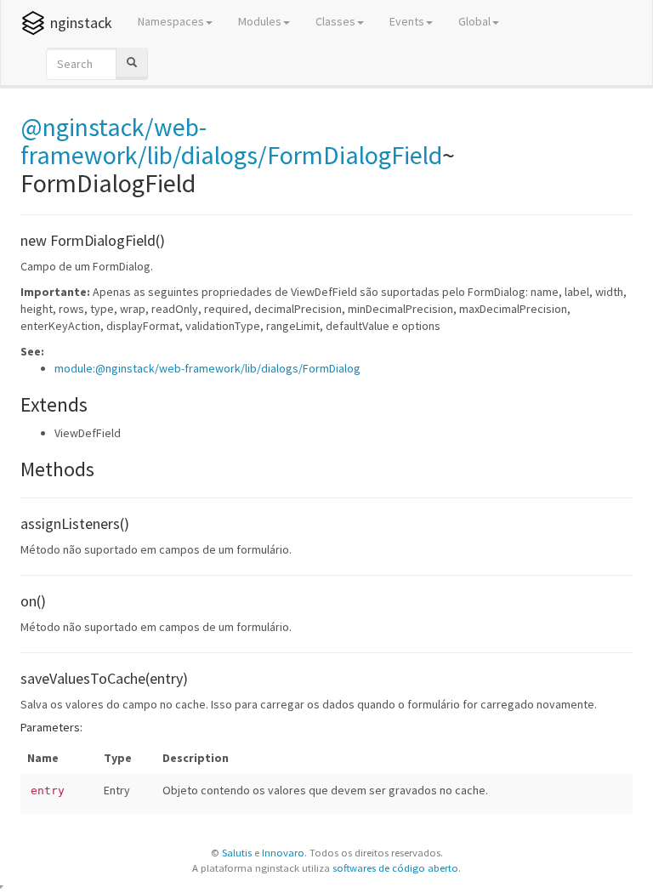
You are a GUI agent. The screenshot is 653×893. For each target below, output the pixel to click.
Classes (335, 21)
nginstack (81, 22)
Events (406, 21)
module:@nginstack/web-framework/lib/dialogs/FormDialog (207, 368)
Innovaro (283, 852)
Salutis (237, 852)
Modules (259, 21)
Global (474, 21)
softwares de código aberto (395, 868)
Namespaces (171, 21)
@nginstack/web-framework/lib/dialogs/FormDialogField (231, 141)
